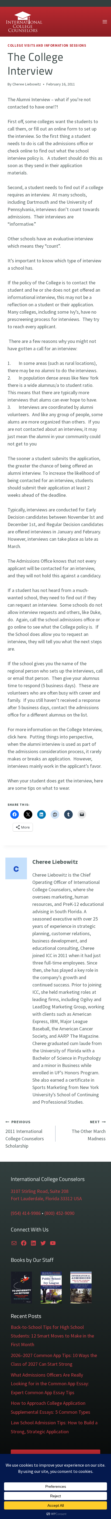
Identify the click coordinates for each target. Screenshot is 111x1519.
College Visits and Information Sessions (47, 45)
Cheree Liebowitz (26, 84)
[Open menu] (105, 21)
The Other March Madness (89, 1130)
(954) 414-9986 (26, 1213)
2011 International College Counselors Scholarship (24, 1134)
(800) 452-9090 (59, 1213)
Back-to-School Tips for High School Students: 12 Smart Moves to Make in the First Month (52, 1336)
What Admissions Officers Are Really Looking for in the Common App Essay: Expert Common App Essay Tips (50, 1384)
